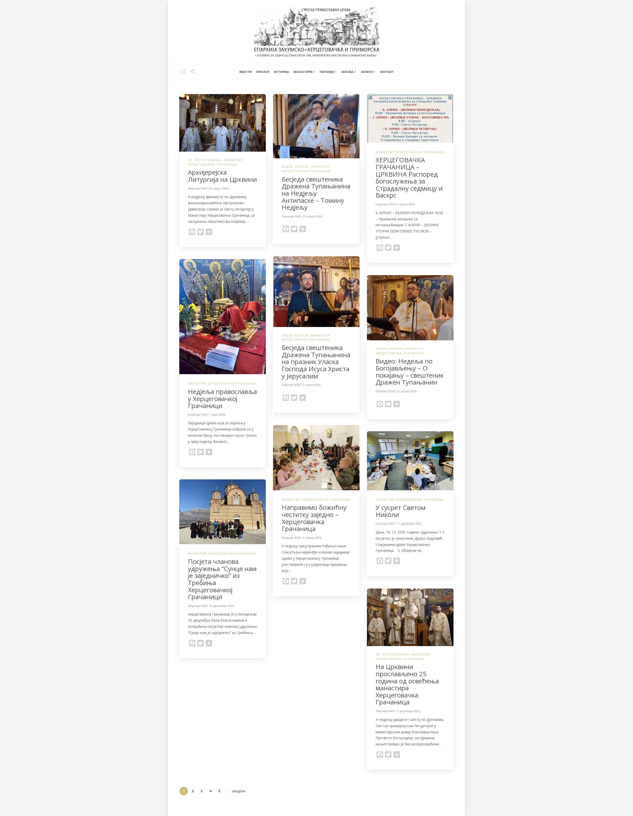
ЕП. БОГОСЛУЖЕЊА (204, 160)
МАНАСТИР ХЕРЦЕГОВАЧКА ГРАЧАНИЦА (410, 152)
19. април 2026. (313, 216)
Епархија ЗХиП (197, 188)
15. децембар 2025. (221, 606)
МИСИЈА (347, 72)
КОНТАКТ (387, 72)
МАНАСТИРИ (303, 72)
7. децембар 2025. (409, 711)
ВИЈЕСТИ (245, 72)
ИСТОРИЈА (281, 72)
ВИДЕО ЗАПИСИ (295, 166)
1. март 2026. (217, 414)
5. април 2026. (312, 385)
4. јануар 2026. (312, 537)
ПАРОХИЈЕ (327, 72)
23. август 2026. (219, 188)
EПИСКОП (263, 72)
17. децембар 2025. (409, 523)
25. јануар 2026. (407, 391)
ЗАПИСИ (367, 72)
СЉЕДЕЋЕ (239, 791)
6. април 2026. (406, 204)
